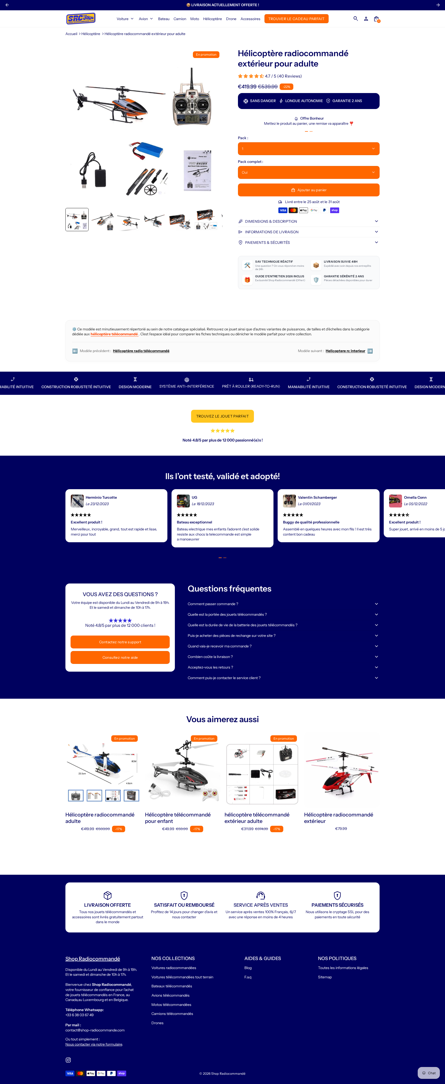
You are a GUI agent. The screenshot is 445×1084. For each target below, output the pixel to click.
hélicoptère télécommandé (115, 334)
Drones (157, 1023)
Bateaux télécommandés (171, 986)
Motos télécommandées (171, 1004)
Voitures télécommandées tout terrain (182, 977)
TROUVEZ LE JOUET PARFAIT (222, 416)
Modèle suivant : (335, 351)
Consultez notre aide (120, 657)
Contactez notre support (120, 642)
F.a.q (247, 977)
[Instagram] (68, 1060)
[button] (77, 219)
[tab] (306, 131)
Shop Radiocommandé (228, 1073)
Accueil (71, 33)
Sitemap (325, 977)
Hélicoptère (90, 33)
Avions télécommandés (170, 995)
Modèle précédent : (120, 351)
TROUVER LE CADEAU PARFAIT (296, 18)
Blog (248, 967)
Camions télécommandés (172, 1013)
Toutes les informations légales (343, 967)
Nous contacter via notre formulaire (93, 1044)
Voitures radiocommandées (173, 967)
